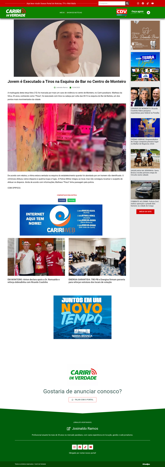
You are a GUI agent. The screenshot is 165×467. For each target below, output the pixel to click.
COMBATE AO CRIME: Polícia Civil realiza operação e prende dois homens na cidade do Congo (145, 203)
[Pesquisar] (127, 3)
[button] (62, 200)
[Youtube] (152, 3)
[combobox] (111, 3)
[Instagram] (138, 3)
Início (62, 13)
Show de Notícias (74, 13)
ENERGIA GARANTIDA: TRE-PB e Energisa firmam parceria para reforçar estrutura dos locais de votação (97, 280)
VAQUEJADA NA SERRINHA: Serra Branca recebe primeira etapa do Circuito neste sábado (145, 172)
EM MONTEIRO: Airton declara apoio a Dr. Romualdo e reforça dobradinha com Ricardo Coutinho (34, 280)
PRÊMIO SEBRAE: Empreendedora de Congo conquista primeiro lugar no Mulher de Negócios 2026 (144, 141)
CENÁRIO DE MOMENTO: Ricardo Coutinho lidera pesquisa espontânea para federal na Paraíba (145, 110)
